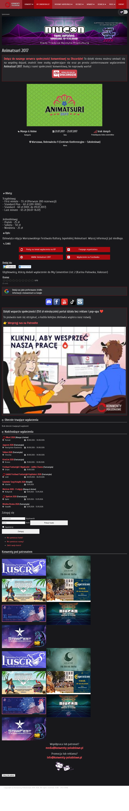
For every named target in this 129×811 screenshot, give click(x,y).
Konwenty (28, 4)
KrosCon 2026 (8, 459)
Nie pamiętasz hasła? (15, 538)
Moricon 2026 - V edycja (13, 489)
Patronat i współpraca (63, 4)
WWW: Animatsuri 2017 (41, 257)
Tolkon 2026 (7, 452)
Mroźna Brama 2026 (11, 504)
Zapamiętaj (9, 527)
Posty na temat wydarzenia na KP (41, 249)
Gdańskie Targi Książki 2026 (14, 482)
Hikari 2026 (10, 437)
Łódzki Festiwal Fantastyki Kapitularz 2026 (23, 474)
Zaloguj (21, 531)
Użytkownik (30, 518)
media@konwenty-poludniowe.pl (64, 748)
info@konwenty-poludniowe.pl (64, 757)
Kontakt (121, 4)
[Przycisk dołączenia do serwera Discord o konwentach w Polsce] (64, 74)
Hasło (28, 523)
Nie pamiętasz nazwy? (15, 541)
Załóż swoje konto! (14, 545)
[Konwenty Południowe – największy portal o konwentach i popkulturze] (12, 4)
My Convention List (43, 4)
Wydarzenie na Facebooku (88, 257)
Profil (111, 4)
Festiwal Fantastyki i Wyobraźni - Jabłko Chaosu (23, 467)
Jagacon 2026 (8, 445)
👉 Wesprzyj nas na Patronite (20, 323)
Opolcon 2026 (11, 496)
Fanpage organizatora (88, 249)
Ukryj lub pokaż (8, 775)
